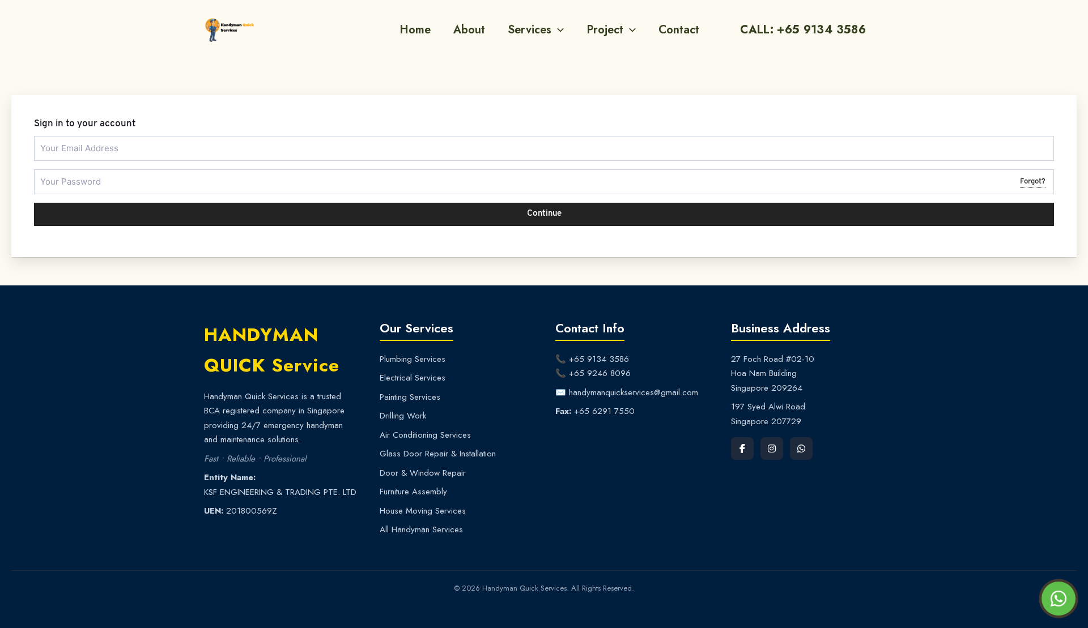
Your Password (63, 174)
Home (415, 30)
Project (604, 30)
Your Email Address (70, 140)
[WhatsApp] (801, 448)
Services (529, 30)
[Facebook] (742, 448)
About (469, 30)
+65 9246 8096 (600, 373)
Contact (678, 30)
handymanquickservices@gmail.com (633, 392)
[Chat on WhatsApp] (1059, 599)
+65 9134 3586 (599, 359)
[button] (557, 30)
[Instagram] (771, 448)
